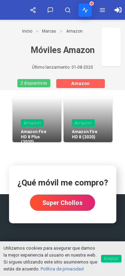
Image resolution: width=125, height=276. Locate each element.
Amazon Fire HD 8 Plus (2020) (33, 136)
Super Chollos (62, 202)
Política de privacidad (62, 268)
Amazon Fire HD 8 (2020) (84, 134)
